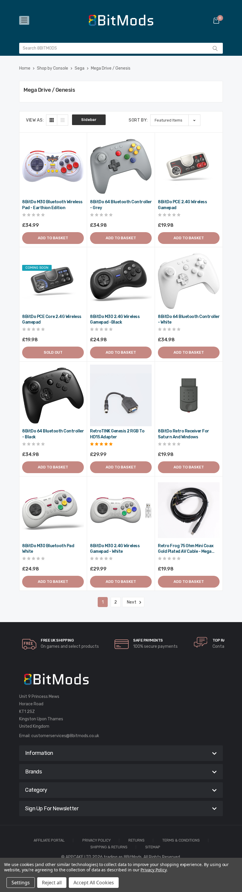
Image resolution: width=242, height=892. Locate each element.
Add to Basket (53, 238)
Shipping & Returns (108, 847)
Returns (136, 840)
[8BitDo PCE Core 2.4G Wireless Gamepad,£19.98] (53, 281)
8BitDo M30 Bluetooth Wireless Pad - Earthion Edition (52, 204)
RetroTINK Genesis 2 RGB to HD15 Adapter (117, 434)
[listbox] (175, 120)
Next (132, 602)
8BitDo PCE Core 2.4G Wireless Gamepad (51, 319)
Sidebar (89, 119)
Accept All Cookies (93, 882)
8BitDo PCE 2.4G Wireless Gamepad (182, 204)
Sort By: (138, 120)
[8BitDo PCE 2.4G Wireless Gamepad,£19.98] (189, 166)
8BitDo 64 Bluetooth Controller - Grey (121, 204)
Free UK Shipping (57, 640)
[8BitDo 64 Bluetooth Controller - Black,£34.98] (53, 395)
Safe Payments (148, 640)
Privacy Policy (96, 840)
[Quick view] (78, 166)
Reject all (52, 882)
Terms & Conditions (181, 840)
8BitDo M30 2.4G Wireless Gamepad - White (115, 548)
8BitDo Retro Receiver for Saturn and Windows (183, 434)
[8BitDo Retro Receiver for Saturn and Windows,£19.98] (189, 395)
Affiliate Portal (49, 840)
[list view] (62, 120)
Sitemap (152, 847)
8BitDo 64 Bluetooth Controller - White (189, 319)
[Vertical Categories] (24, 20)
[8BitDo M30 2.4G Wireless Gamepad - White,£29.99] (121, 510)
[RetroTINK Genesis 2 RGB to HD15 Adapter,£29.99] (121, 395)
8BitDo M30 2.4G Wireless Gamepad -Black (115, 319)
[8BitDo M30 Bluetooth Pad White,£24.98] (53, 510)
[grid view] (51, 120)
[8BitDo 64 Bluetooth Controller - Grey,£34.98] (121, 166)
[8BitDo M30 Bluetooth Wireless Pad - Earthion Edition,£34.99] (53, 166)
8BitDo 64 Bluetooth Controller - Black (53, 434)
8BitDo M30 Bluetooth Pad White (48, 548)
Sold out (53, 352)
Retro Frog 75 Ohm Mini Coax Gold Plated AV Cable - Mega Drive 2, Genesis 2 (186, 549)
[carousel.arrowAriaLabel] (29, 644)
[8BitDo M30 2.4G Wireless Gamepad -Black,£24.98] (121, 281)
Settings (21, 882)
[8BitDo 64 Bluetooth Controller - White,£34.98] (189, 281)
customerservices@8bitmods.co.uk (65, 735)
